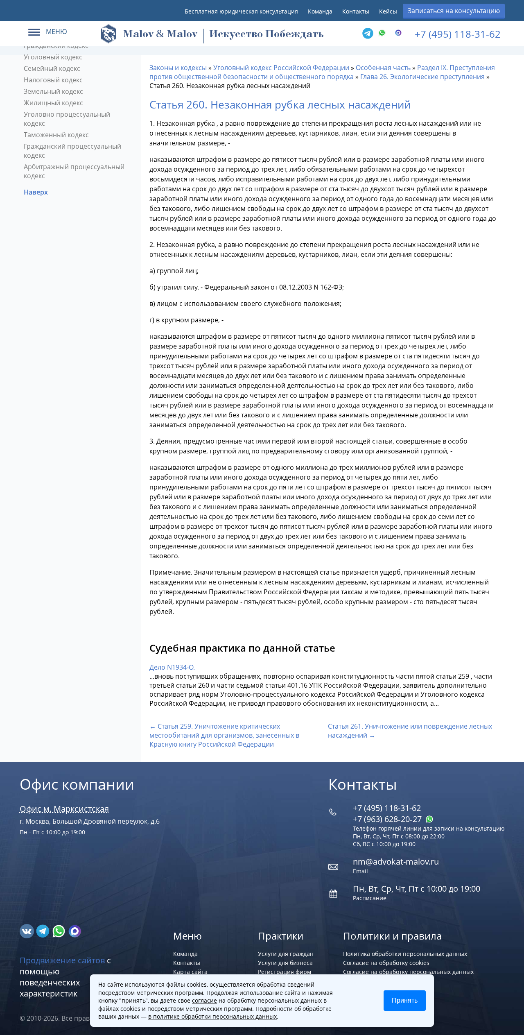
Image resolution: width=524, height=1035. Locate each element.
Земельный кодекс (53, 91)
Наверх (37, 192)
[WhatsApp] (384, 33)
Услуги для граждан (286, 954)
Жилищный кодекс (53, 102)
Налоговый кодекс (53, 79)
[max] (75, 930)
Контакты (355, 11)
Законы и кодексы (178, 67)
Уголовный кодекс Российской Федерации (281, 67)
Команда (320, 11)
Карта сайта (190, 972)
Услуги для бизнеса (285, 963)
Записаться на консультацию (454, 10)
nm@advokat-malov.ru (396, 861)
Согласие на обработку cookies (386, 963)
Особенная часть (383, 67)
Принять (405, 1000)
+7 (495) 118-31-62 (458, 34)
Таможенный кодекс (56, 134)
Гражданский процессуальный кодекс (72, 151)
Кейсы (388, 11)
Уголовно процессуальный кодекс (67, 119)
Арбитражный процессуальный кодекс (74, 171)
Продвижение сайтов (62, 960)
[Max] (400, 33)
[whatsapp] (60, 930)
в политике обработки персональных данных (212, 1016)
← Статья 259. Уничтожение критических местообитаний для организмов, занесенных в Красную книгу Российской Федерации (224, 735)
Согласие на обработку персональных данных (408, 972)
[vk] (28, 930)
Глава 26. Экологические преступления (422, 76)
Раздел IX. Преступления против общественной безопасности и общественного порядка (322, 72)
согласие (204, 1000)
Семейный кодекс (52, 68)
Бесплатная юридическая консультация (241, 11)
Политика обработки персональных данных (405, 954)
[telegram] (367, 33)
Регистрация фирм (284, 972)
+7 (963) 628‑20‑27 (388, 818)
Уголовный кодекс (53, 56)
